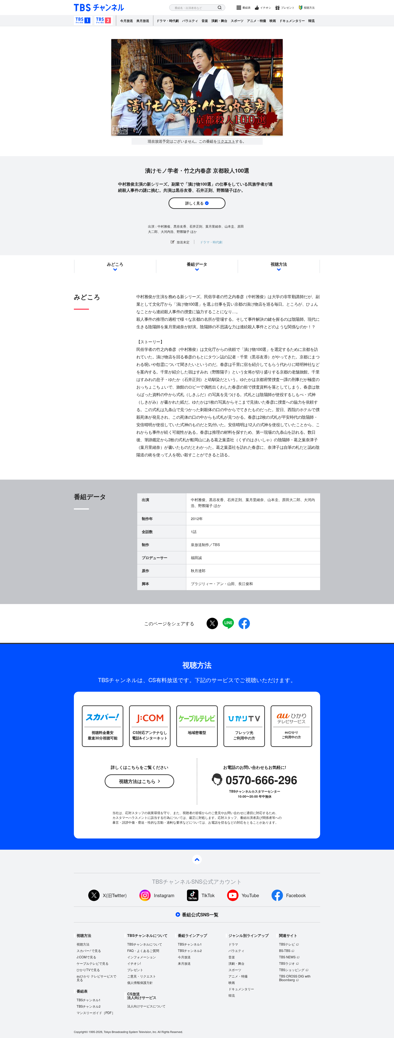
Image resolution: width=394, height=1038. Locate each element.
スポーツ (237, 20)
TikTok (208, 895)
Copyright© (81, 1032)
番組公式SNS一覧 (200, 914)
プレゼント (288, 7)
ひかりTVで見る (88, 969)
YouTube (250, 895)
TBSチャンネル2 (103, 20)
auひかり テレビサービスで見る (96, 978)
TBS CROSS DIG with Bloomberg (295, 978)
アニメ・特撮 (256, 20)
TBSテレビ (287, 944)
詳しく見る (194, 203)
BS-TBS (284, 950)
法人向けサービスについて (146, 1006)
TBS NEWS (287, 957)
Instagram (164, 895)
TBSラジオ (287, 963)
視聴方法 (309, 7)
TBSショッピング (291, 969)
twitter (212, 623)
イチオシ (265, 7)
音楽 (205, 20)
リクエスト (226, 141)
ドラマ (233, 944)
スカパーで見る (89, 950)
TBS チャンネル (99, 7)
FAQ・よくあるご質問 (143, 950)
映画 (273, 20)
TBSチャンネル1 (83, 20)
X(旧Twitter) (115, 895)
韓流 (311, 20)
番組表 (246, 7)
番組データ (197, 264)
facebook (244, 623)
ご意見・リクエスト (141, 976)
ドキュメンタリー (292, 20)
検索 (220, 8)
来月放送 (142, 20)
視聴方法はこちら (137, 781)
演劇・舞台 (219, 20)
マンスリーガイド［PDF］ (96, 1012)
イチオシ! (134, 963)
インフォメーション (141, 957)
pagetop (197, 859)
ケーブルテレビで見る (93, 963)
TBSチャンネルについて (144, 944)
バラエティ (190, 20)
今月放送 (126, 20)
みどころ (115, 264)
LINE (228, 623)
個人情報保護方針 (140, 982)
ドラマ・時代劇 (167, 20)
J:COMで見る (86, 957)
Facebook (296, 895)
